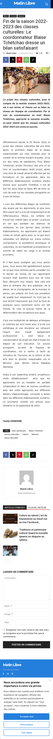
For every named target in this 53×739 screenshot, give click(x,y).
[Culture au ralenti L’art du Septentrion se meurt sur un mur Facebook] (10, 519)
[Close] (50, 680)
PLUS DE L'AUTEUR (37, 507)
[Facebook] (6, 60)
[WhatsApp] (26, 60)
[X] (13, 60)
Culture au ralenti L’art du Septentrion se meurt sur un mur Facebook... (33, 519)
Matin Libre (11, 53)
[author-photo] (26, 484)
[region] (26, 708)
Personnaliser (26, 724)
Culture (22, 11)
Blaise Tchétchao (36, 431)
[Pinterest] (19, 60)
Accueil (6, 11)
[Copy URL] (33, 60)
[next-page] (9, 561)
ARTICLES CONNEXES (15, 507)
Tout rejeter (26, 732)
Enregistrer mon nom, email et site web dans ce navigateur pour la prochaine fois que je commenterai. (26, 633)
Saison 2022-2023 (11, 438)
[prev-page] (5, 561)
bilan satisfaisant (19, 431)
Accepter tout (26, 716)
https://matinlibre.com (26, 493)
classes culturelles (11, 434)
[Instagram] (7, 673)
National (21, 16)
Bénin (14, 11)
